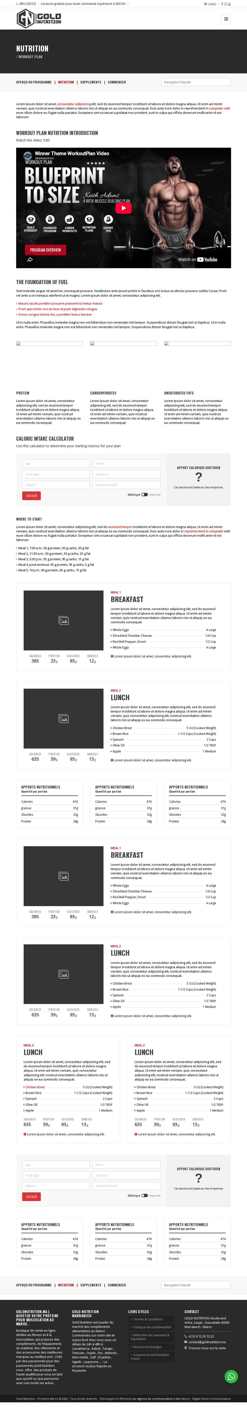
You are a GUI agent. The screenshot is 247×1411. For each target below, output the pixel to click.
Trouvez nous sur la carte (207, 1348)
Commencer (117, 82)
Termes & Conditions (148, 1319)
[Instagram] (225, 4)
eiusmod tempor (120, 527)
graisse (92, 656)
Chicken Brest (35, 1087)
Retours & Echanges (147, 1347)
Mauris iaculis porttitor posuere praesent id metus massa (60, 303)
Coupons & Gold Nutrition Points (150, 1357)
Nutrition (66, 82)
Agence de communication (155, 1398)
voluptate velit (219, 108)
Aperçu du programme (34, 82)
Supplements (90, 82)
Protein (54, 656)
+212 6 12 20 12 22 (201, 1336)
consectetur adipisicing (74, 104)
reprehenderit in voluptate (203, 531)
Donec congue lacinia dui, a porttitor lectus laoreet (54, 314)
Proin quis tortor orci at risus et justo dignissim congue (57, 309)
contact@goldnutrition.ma (207, 1342)
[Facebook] (222, 4)
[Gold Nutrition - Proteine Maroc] (39, 18)
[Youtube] (229, 4)
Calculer (31, 496)
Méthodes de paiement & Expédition (150, 1337)
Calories (35, 656)
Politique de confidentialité (152, 1327)
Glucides (73, 656)
